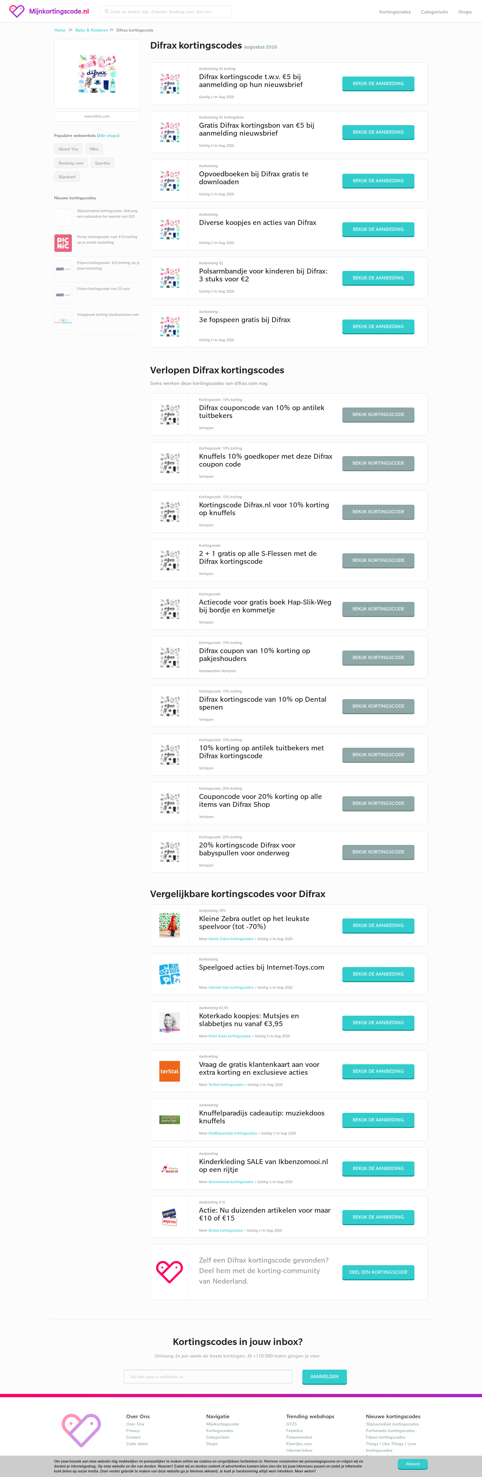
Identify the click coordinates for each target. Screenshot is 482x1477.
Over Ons (135, 1423)
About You (68, 148)
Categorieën (434, 12)
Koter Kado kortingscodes (230, 1036)
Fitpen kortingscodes (386, 1437)
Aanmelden (325, 1376)
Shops (465, 12)
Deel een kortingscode (378, 1272)
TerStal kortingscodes (226, 1084)
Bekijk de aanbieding (378, 83)
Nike (94, 148)
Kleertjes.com (299, 1443)
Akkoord (413, 1464)
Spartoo (102, 162)
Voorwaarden (209, 671)
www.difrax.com (97, 116)
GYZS (291, 1423)
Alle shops (108, 135)
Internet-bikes (299, 1450)
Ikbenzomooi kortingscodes (231, 1181)
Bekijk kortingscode (378, 414)
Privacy (133, 1430)
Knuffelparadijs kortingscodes (233, 1133)
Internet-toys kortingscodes (231, 987)
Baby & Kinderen (91, 30)
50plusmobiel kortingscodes (392, 1423)
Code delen (137, 1443)
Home (60, 30)
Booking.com (71, 162)
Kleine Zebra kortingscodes (231, 939)
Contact (133, 1437)
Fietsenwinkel (299, 1437)
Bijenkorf (67, 176)
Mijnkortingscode (222, 1423)
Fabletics (294, 1430)
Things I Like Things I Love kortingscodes (391, 1447)
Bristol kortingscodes (226, 1230)
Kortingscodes (395, 12)
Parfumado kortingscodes (390, 1430)
